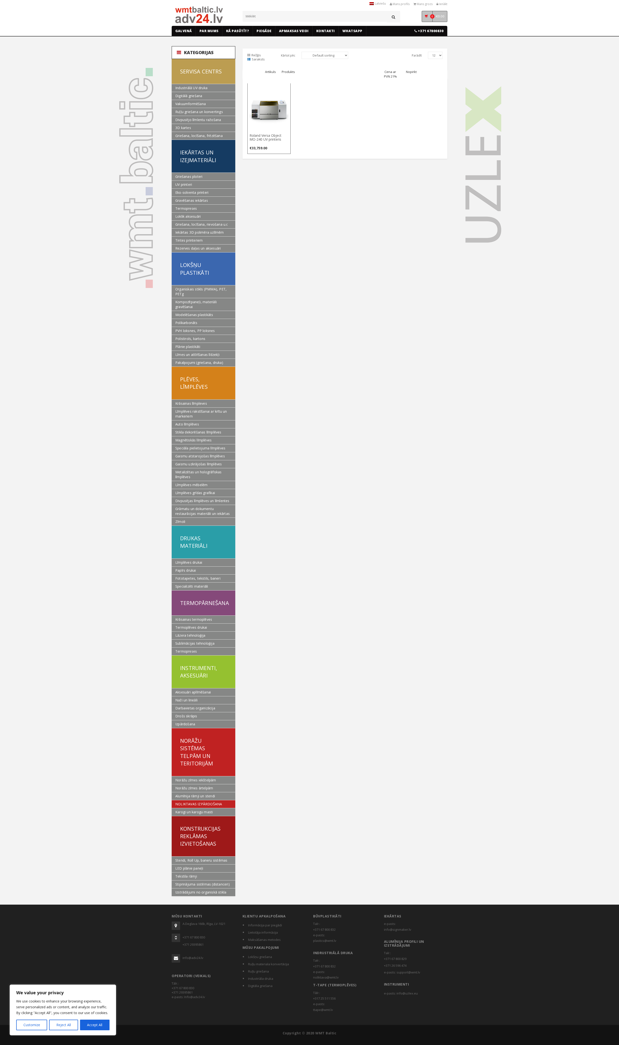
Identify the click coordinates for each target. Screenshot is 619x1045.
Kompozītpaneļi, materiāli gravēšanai (196, 304)
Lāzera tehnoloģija (190, 635)
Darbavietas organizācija (195, 708)
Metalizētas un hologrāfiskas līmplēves (198, 474)
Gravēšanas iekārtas (191, 200)
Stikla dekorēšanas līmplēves (198, 432)
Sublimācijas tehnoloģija (194, 643)
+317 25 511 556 (324, 998)
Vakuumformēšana (190, 103)
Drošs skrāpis (186, 716)
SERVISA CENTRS (201, 71)
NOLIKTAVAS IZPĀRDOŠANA (198, 804)
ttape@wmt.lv (323, 1010)
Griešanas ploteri (188, 176)
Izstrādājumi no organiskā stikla (200, 892)
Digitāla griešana (260, 986)
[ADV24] (199, 15)
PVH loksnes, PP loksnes (195, 330)
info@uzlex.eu (407, 993)
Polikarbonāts (186, 322)
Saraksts (258, 59)
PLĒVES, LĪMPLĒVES (194, 382)
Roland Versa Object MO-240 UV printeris (265, 137)
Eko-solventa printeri (191, 192)
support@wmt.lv (408, 972)
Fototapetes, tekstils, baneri (198, 578)
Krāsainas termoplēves (193, 619)
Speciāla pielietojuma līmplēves (200, 448)
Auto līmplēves (187, 424)
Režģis (256, 55)
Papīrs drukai (185, 570)
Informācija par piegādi (265, 925)
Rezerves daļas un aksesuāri (198, 248)
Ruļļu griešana (258, 971)
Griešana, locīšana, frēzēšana (199, 135)
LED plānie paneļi (189, 868)
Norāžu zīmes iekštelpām (195, 780)
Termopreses (186, 208)
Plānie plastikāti (187, 346)
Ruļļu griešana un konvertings (199, 111)
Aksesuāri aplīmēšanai (193, 692)
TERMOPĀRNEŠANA (204, 602)
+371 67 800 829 (395, 959)
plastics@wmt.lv (324, 940)
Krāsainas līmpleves (191, 403)
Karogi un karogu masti (194, 812)
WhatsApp (352, 31)
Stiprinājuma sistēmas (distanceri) (202, 884)
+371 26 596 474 (395, 965)
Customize (31, 1025)
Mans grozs (424, 4)
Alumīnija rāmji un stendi (195, 796)
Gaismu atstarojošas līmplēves (200, 456)
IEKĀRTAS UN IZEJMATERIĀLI (198, 156)
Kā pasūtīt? (237, 31)
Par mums (209, 31)
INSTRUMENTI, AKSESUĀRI (198, 671)
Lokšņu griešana (260, 957)
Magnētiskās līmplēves (193, 440)
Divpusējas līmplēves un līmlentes (202, 500)
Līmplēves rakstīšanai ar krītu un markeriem (201, 413)
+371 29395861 (193, 944)
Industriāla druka (260, 978)
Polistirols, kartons (190, 338)
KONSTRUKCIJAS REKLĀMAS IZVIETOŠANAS (200, 836)
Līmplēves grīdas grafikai (195, 492)
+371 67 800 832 (324, 929)
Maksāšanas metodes (264, 939)
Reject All (63, 1025)
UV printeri (183, 184)
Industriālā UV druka (191, 88)
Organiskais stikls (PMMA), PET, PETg (201, 291)
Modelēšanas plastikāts (194, 314)
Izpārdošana (185, 724)
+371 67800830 (430, 31)
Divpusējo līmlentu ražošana (198, 119)
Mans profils (401, 4)
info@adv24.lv (193, 958)
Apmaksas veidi (294, 31)
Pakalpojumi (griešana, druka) (199, 362)
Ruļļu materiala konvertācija (268, 964)
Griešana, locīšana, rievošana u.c (201, 224)
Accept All (94, 1025)
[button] (269, 88)
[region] (63, 1010)
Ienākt (442, 4)
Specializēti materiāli (191, 586)
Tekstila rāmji (186, 876)
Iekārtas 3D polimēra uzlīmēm (199, 232)
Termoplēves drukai (191, 627)
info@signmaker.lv (397, 929)
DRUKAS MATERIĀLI (193, 541)
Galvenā (183, 31)
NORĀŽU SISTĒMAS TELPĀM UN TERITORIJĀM (196, 752)
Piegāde (264, 31)
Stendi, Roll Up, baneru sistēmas (201, 860)
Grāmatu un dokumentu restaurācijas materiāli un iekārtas (202, 511)
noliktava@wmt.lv (326, 977)
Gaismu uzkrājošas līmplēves (198, 464)
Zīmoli (180, 521)
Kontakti (325, 31)
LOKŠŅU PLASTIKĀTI (194, 268)
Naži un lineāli (186, 700)
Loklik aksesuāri (188, 216)
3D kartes (183, 127)
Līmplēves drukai (188, 562)
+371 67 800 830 (194, 937)
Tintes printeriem (189, 240)
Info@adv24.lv (194, 997)
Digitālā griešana (188, 96)
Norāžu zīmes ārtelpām (194, 788)
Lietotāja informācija (263, 932)
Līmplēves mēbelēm (191, 485)
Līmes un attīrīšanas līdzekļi (197, 354)
